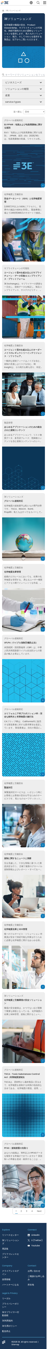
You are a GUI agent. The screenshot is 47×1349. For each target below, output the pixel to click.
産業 (7, 95)
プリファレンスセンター (10, 1256)
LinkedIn (35, 1235)
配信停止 (6, 1331)
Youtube (35, 1245)
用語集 (5, 1248)
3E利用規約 (7, 1320)
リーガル (6, 1298)
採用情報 (6, 1279)
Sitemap (15, 1344)
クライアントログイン (10, 1272)
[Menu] (44, 2)
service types (13, 101)
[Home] (3, 11)
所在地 (31, 1284)
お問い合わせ (34, 1270)
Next (39, 1211)
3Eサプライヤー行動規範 (10, 1314)
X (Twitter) (37, 1240)
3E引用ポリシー (9, 1325)
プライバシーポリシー (10, 1305)
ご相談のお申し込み (36, 1278)
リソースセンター (10, 1235)
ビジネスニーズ (13, 82)
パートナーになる (10, 1284)
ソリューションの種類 (17, 89)
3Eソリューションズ (10, 1242)
